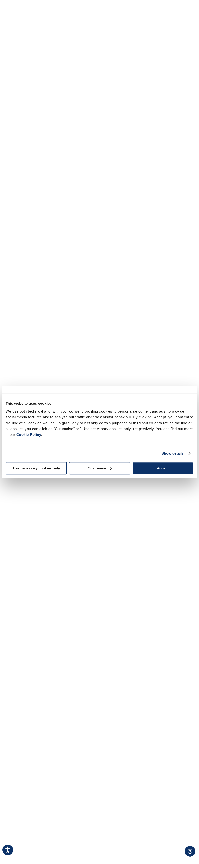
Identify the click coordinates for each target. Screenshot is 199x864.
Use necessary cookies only (36, 468)
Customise (97, 468)
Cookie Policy (28, 434)
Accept (163, 468)
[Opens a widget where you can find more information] (175, 855)
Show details (172, 453)
